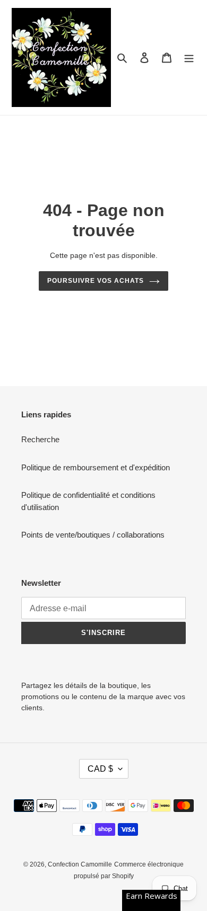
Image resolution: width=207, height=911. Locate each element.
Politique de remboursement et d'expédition (95, 467)
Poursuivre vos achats (95, 280)
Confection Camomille (80, 864)
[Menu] (189, 57)
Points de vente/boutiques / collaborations (93, 534)
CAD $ (100, 768)
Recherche (40, 439)
